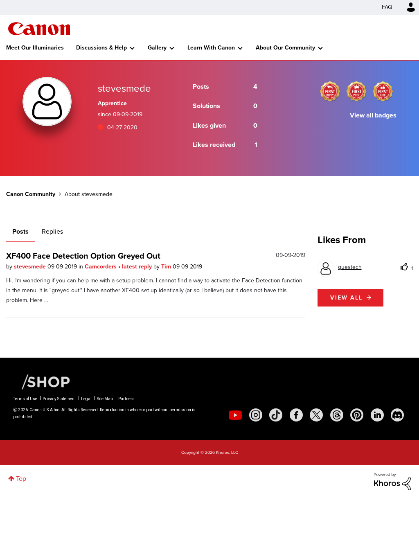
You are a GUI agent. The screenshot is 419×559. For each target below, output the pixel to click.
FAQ (387, 7)
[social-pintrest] (356, 415)
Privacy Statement (59, 399)
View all (346, 297)
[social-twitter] (316, 415)
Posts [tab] (20, 231)
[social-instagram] (255, 415)
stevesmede (30, 266)
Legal (86, 399)
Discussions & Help (101, 47)
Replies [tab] (52, 231)
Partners (126, 399)
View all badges (373, 115)
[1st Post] (356, 91)
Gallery (157, 47)
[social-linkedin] (377, 415)
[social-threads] (336, 415)
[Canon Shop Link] (41, 381)
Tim (167, 266)
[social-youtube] (235, 415)
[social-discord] (397, 415)
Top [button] (21, 478)
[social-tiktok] (275, 415)
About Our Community (285, 47)
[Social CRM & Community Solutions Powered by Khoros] (392, 481)
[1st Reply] (330, 91)
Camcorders (101, 266)
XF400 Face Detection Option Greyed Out (83, 256)
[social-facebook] (296, 415)
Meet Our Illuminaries (35, 47)
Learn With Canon (211, 47)
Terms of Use (25, 399)
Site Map (105, 399)
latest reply (137, 266)
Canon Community (39, 29)
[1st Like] (383, 91)
